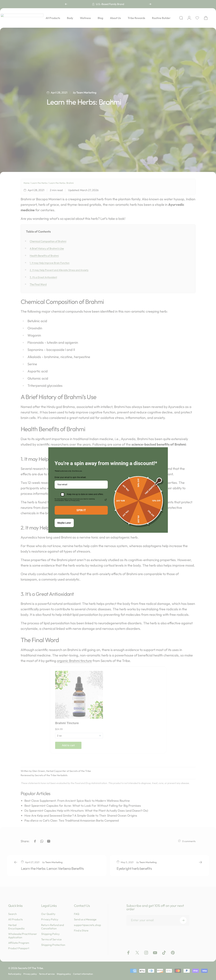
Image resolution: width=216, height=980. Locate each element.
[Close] (164, 451)
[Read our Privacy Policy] (106, 500)
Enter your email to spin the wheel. (70, 477)
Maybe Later (64, 522)
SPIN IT (81, 510)
